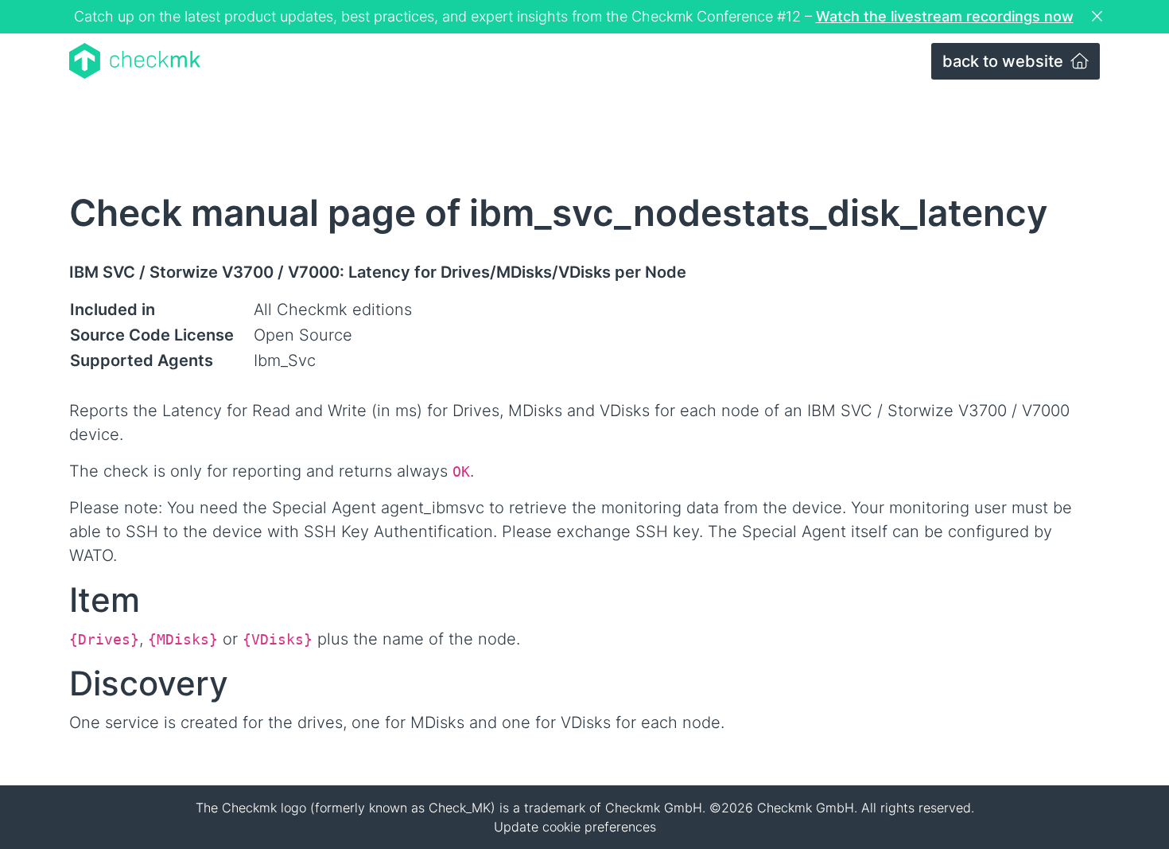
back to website (1004, 61)
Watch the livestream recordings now (945, 16)
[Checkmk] (134, 61)
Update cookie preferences (575, 827)
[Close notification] (1099, 16)
